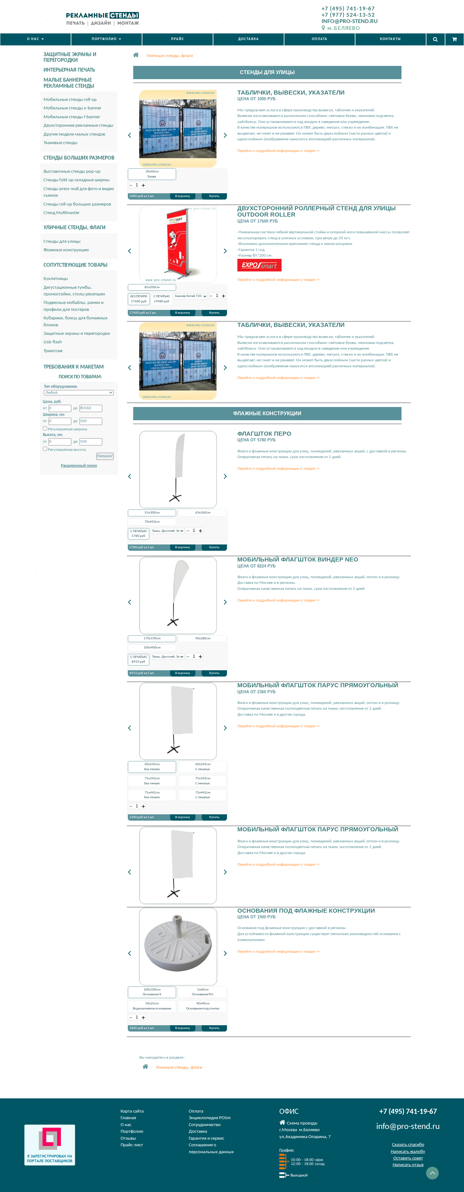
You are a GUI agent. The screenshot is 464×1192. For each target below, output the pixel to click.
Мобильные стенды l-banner (72, 117)
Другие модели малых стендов (74, 134)
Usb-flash (53, 342)
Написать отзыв (408, 1165)
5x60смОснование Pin (202, 992)
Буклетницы (56, 278)
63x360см (202, 513)
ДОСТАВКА (248, 39)
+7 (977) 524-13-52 (348, 15)
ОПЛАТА (320, 39)
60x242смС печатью (202, 767)
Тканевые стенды (60, 143)
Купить (214, 196)
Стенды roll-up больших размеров (77, 204)
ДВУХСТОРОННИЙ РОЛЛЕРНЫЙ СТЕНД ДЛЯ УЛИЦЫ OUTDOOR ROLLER (316, 211)
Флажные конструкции (66, 250)
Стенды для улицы (62, 241)
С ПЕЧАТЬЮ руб (161, 299)
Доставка (198, 1131)
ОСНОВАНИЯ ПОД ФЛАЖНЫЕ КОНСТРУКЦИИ (306, 910)
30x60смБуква (152, 174)
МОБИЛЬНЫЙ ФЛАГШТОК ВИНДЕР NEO (297, 559)
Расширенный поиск (79, 466)
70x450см (152, 522)
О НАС (34, 39)
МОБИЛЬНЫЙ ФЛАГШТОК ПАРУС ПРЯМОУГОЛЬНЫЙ (317, 685)
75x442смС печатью (202, 795)
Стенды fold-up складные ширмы (77, 180)
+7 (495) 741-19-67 (348, 9)
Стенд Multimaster (62, 213)
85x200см (152, 287)
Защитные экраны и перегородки (77, 333)
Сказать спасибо (408, 1145)
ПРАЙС (177, 39)
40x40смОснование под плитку (202, 1006)
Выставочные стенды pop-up (72, 171)
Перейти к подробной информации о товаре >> (278, 151)
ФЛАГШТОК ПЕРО (264, 433)
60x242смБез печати (152, 767)
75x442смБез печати (152, 795)
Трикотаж (53, 351)
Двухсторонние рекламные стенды (78, 125)
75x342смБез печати (152, 781)
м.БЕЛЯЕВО (343, 29)
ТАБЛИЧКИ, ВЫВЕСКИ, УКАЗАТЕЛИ (291, 92)
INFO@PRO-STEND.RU (350, 22)
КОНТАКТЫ (390, 39)
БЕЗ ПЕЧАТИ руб (138, 299)
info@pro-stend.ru (408, 1127)
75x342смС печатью (202, 781)
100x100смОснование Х (152, 992)
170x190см (152, 638)
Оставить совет (408, 1158)
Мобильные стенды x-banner (72, 108)
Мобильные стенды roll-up (70, 99)
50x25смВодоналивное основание (152, 1006)
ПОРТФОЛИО (105, 39)
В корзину (182, 196)
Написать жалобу (408, 1151)
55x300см (152, 513)
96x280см (202, 638)
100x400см (152, 647)
